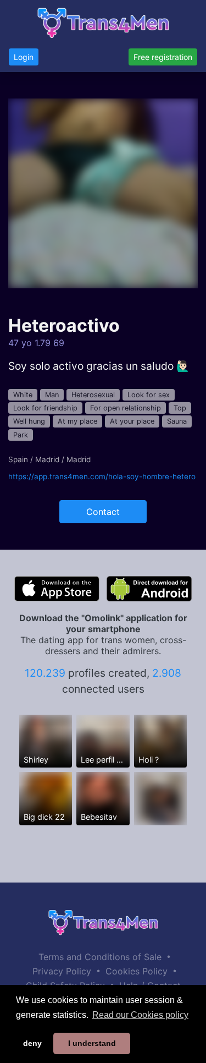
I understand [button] (92, 1043)
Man (52, 395)
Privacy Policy (61, 971)
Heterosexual (93, 395)
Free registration (162, 57)
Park (20, 435)
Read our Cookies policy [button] (140, 1015)
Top (180, 408)
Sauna (177, 421)
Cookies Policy (136, 971)
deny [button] (32, 1043)
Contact (103, 511)
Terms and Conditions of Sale (100, 956)
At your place (132, 421)
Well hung (29, 421)
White (22, 395)
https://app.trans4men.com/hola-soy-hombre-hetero (102, 476)
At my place (77, 421)
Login (24, 57)
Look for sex (148, 395)
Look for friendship (45, 408)
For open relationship (125, 408)
